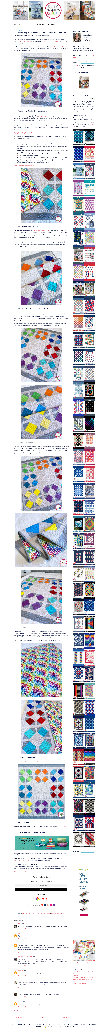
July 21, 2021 (22, 1006)
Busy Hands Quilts (43, 117)
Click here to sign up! (20, 872)
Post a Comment (18, 1010)
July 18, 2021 (22, 997)
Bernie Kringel (22, 991)
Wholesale (28, 24)
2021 (23, 913)
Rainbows (62, 913)
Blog (15, 24)
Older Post (65, 1017)
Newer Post (18, 1017)
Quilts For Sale (55, 913)
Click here (75, 65)
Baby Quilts (29, 913)
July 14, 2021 (22, 928)
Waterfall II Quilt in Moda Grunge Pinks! (83, 983)
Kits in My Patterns (53, 24)
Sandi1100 (21, 970)
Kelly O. (20, 1001)
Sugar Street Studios (59, 1027)
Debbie (20, 923)
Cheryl (20, 980)
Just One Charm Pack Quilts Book (42, 230)
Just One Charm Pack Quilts (51, 41)
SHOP (21, 24)
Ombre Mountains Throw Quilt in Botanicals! (84, 971)
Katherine (20, 943)
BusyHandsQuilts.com (43, 761)
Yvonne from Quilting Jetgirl (25, 956)
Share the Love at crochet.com (84, 963)
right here (63, 826)
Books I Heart (36, 913)
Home (41, 1017)
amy (19, 933)
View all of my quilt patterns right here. (24, 165)
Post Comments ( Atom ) (27, 1020)
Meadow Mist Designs (25, 41)
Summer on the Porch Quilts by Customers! (83, 977)
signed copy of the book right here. (32, 320)
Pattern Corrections (40, 24)
